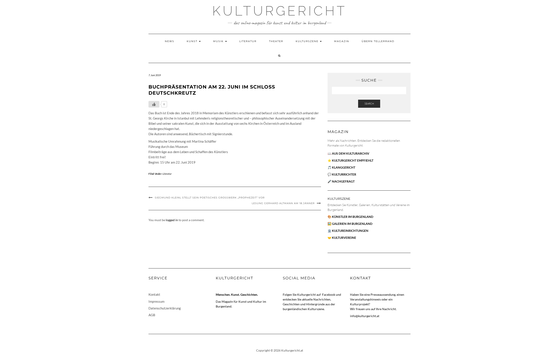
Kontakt (154, 294)
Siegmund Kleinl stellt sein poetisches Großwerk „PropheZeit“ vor (210, 197)
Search (369, 103)
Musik (219, 41)
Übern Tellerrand (378, 41)
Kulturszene (307, 41)
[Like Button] (153, 104)
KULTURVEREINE (344, 237)
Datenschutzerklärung (164, 308)
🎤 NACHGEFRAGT (341, 181)
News (169, 41)
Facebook (329, 294)
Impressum (156, 301)
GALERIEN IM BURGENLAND (352, 223)
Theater (276, 41)
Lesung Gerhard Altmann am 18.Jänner (283, 203)
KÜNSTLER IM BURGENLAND (352, 217)
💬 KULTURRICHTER (342, 174)
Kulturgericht (279, 11)
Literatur (248, 41)
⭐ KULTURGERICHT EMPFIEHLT (350, 160)
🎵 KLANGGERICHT (341, 167)
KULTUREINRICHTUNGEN (350, 230)
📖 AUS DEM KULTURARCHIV (348, 153)
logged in (172, 220)
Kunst (192, 41)
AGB (151, 315)
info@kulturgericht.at (364, 316)
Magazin (341, 41)
